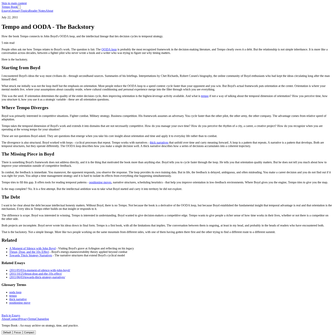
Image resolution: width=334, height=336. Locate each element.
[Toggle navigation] (19, 7)
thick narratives (159, 142)
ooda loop (15, 292)
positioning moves (100, 182)
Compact (29, 332)
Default (7, 332)
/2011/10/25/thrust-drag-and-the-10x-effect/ (35, 273)
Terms (32, 319)
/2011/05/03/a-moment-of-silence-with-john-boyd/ (39, 270)
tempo (205, 96)
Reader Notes (37, 10)
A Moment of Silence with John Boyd (32, 248)
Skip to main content (14, 3)
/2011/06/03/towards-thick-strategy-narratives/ (37, 277)
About (49, 10)
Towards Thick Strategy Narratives (30, 255)
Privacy (23, 319)
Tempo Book (10, 7)
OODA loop (109, 49)
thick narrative (18, 299)
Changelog (42, 319)
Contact (14, 319)
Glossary (15, 10)
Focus (17, 332)
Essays (6, 10)
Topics (25, 10)
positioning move (19, 302)
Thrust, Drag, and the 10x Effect (29, 251)
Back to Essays (11, 315)
